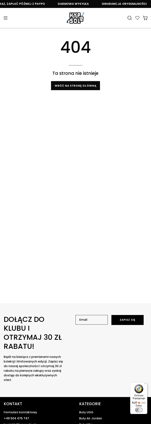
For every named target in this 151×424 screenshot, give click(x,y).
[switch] (139, 410)
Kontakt (13, 403)
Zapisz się (127, 320)
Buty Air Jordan (90, 418)
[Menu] (145, 384)
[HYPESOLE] (75, 18)
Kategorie (90, 403)
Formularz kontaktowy (20, 412)
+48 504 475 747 (16, 418)
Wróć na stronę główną (75, 86)
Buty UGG (86, 412)
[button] (129, 18)
